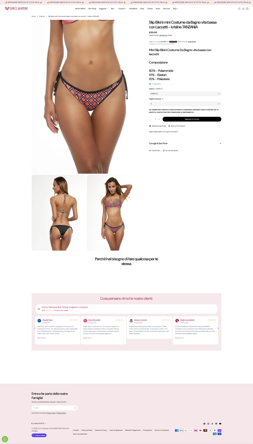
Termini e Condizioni (162, 430)
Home (34, 16)
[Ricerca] (239, 9)
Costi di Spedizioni (116, 430)
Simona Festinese (141, 320)
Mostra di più (41, 338)
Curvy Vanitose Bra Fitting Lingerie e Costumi (65, 307)
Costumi (42, 16)
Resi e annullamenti (80, 434)
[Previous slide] (35, 328)
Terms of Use (51, 413)
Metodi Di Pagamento (133, 430)
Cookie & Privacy (101, 430)
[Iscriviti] (75, 408)
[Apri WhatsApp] (5, 439)
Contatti (76, 430)
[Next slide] (218, 328)
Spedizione (163, 35)
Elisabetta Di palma (95, 320)
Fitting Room (147, 430)
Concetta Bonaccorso (50, 320)
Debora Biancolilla (187, 320)
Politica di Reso (86, 430)
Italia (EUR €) (39, 423)
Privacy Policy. (61, 413)
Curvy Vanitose (43, 428)
